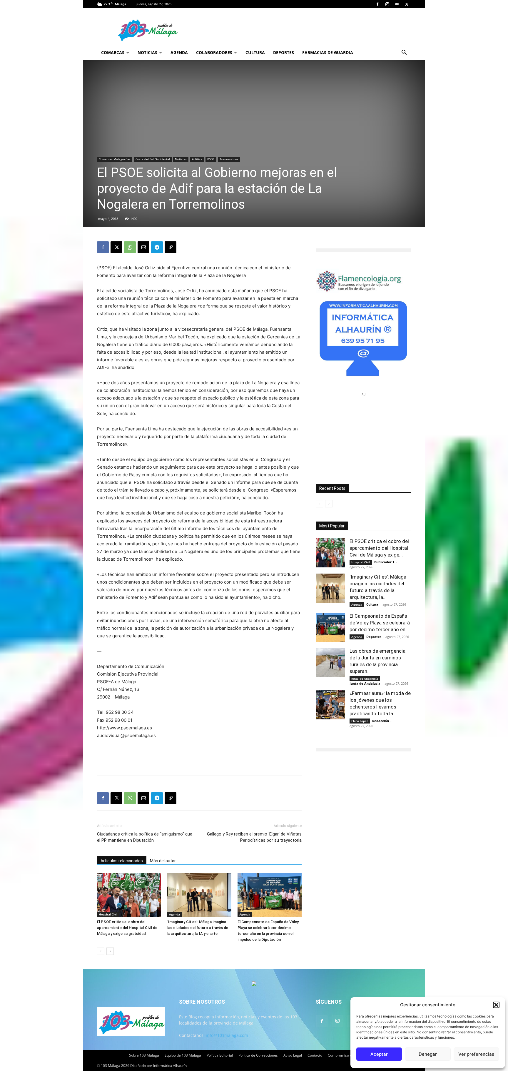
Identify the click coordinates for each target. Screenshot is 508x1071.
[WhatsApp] (130, 247)
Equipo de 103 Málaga (183, 1055)
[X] (406, 4)
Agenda (179, 52)
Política (197, 159)
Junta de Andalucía (364, 678)
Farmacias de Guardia (327, 52)
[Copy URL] (170, 247)
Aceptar (379, 1054)
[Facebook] (377, 4)
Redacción (380, 721)
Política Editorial (220, 1055)
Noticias (147, 52)
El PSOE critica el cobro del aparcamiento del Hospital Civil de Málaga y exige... (379, 548)
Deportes (283, 52)
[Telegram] (157, 247)
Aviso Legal (292, 1055)
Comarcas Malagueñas (115, 159)
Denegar (428, 1054)
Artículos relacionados (122, 860)
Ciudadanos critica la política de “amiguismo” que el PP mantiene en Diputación (144, 837)
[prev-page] (100, 951)
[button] (496, 1005)
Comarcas (112, 52)
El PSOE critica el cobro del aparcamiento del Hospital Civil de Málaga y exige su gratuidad (127, 928)
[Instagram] (387, 4)
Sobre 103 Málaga (144, 1055)
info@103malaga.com (227, 1035)
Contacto (315, 1055)
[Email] (143, 247)
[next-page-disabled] (328, 503)
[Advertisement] (199, 756)
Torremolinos (229, 159)
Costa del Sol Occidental (153, 159)
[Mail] (396, 4)
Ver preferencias (476, 1054)
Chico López (359, 721)
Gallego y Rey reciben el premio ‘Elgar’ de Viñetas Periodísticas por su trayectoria (254, 837)
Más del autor (163, 860)
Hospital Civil (108, 914)
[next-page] (110, 951)
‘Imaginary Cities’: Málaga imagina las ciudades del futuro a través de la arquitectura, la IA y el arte (197, 928)
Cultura (255, 52)
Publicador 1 (384, 562)
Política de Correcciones (258, 1055)
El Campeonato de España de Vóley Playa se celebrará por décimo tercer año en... (380, 622)
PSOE (211, 159)
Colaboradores (214, 52)
